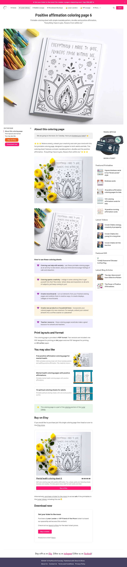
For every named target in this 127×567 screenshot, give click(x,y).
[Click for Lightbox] (63, 180)
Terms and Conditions (66, 564)
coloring (67, 407)
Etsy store (41, 425)
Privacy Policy (80, 564)
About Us (44, 564)
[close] (124, 2)
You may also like (10, 136)
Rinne (83, 561)
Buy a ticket (44, 531)
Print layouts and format (13, 133)
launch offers (54, 525)
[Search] (113, 7)
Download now (12, 144)
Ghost (77, 561)
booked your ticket (79, 136)
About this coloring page (13, 131)
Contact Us (53, 564)
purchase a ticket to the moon (56, 496)
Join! (119, 8)
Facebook (87, 553)
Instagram (68, 553)
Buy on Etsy (12, 140)
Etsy (50, 553)
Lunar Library (42, 499)
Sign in (54, 537)
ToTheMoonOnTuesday (54, 561)
